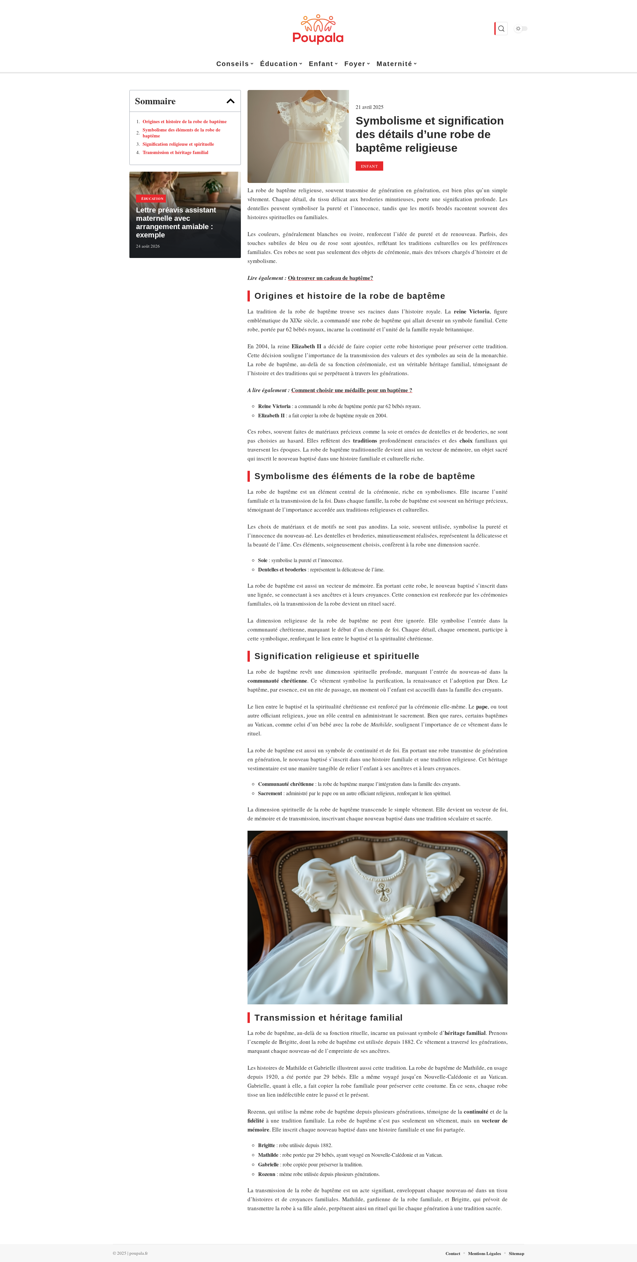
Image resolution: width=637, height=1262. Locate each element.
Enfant (369, 166)
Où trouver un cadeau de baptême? (330, 278)
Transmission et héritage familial (175, 152)
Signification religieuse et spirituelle (178, 144)
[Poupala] (318, 28)
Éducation (152, 198)
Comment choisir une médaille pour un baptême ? (351, 390)
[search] (501, 28)
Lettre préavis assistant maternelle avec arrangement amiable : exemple (176, 222)
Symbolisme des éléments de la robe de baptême (181, 133)
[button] (230, 101)
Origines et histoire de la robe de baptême (185, 122)
